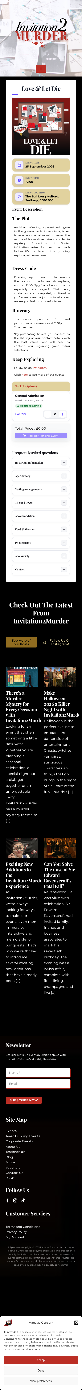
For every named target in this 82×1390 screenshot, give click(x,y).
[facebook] (8, 1200)
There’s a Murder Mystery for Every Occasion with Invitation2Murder (25, 706)
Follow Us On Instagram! (60, 642)
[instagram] (15, 1200)
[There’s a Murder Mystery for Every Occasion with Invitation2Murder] (22, 677)
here (25, 374)
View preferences (41, 1381)
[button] (76, 1323)
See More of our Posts (21, 642)
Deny (41, 1370)
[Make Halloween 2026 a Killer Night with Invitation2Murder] (60, 677)
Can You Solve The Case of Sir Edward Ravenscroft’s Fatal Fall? (59, 875)
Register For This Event (43, 435)
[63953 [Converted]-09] (41, 19)
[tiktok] (23, 1200)
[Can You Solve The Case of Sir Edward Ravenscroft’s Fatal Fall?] (60, 848)
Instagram (40, 368)
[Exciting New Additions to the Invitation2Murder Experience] (22, 848)
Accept (41, 1360)
